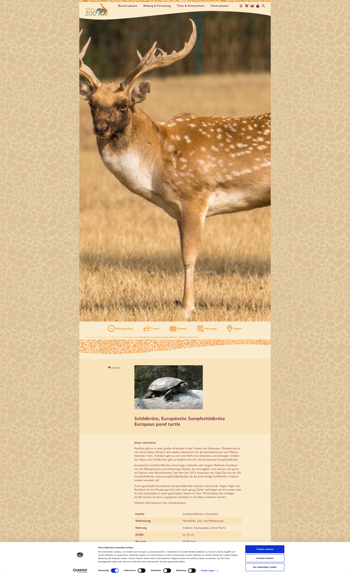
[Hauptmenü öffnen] (241, 6)
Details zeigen (208, 570)
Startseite (91, 337)
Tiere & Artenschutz (190, 5)
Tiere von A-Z (117, 337)
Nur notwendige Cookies (265, 567)
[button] (246, 6)
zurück (115, 367)
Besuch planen (127, 5)
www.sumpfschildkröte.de (172, 476)
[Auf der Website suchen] (263, 6)
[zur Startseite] (96, 9)
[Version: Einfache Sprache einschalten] (257, 6)
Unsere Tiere (103, 337)
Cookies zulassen (264, 549)
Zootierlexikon (177, 503)
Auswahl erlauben (264, 558)
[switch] (141, 570)
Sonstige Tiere (132, 337)
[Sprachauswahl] (252, 6)
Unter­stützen (220, 5)
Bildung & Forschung (157, 5)
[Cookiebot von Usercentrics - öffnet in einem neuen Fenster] (80, 571)
